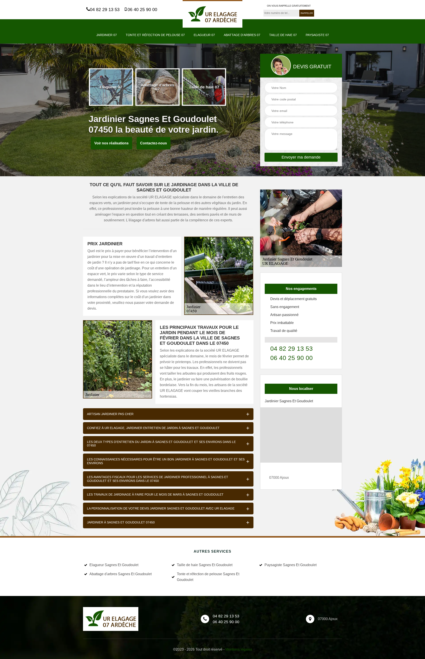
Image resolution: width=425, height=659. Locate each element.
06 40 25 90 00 (142, 9)
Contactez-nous (153, 143)
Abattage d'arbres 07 (242, 35)
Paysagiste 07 (317, 35)
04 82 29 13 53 (105, 9)
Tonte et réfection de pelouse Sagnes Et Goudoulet (208, 577)
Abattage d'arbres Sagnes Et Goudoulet (120, 574)
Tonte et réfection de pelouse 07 (155, 35)
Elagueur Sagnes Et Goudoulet (113, 565)
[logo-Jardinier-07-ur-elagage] (212, 14)
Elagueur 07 (204, 35)
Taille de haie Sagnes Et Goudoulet (204, 565)
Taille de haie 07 (283, 35)
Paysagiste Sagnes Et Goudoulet (291, 565)
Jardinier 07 (106, 35)
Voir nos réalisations (111, 143)
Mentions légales (238, 649)
